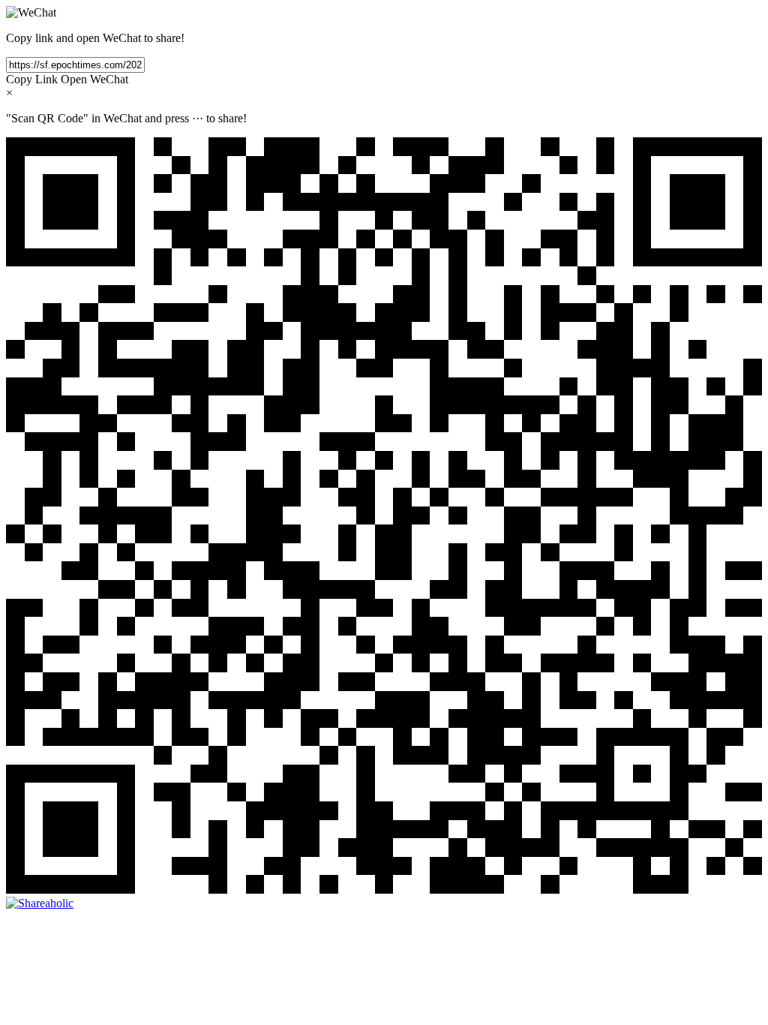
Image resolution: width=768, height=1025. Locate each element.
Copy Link (32, 79)
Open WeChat (94, 79)
